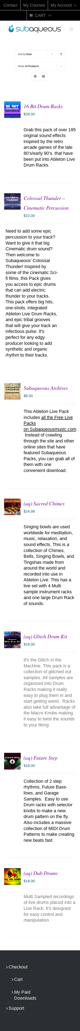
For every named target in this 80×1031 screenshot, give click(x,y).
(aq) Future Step (40, 757)
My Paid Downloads (23, 995)
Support (16, 1008)
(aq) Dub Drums (41, 872)
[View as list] (43, 76)
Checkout (18, 967)
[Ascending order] (61, 54)
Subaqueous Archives (46, 387)
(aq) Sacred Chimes (44, 503)
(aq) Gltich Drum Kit (45, 636)
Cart (18, 979)
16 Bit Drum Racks (43, 106)
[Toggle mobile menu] (72, 29)
